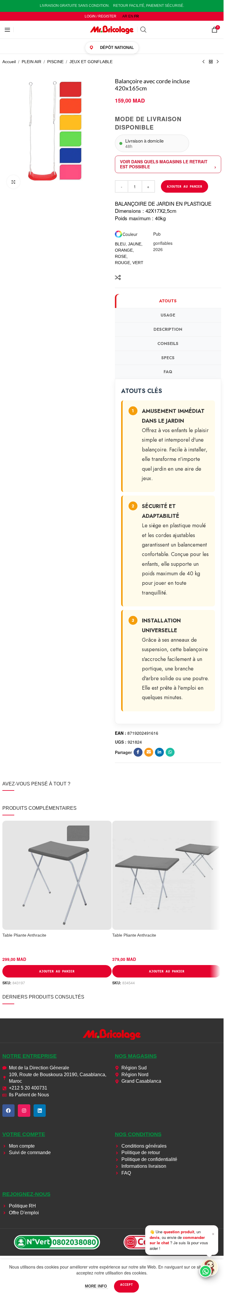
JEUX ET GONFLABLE (91, 61)
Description (167, 329)
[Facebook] (8, 1110)
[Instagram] (24, 1110)
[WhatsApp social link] (170, 752)
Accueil (9, 61)
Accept (126, 1284)
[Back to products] (210, 62)
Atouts (168, 301)
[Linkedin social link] (159, 752)
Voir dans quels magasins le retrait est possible (164, 164)
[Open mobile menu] (7, 30)
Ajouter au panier (184, 186)
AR (124, 16)
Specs (168, 358)
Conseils (167, 343)
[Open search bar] (143, 29)
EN (130, 16)
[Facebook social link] (138, 752)
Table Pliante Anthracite (24, 935)
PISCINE (55, 61)
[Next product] (217, 62)
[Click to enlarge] (13, 182)
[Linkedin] (40, 1110)
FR (136, 16)
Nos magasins (136, 1056)
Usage (168, 315)
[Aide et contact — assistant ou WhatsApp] (209, 1267)
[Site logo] (112, 29)
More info (96, 1286)
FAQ (168, 372)
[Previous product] (203, 62)
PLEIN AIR (31, 61)
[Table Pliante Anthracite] (57, 875)
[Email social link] (148, 752)
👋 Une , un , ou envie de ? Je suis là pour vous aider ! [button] (182, 1240)
